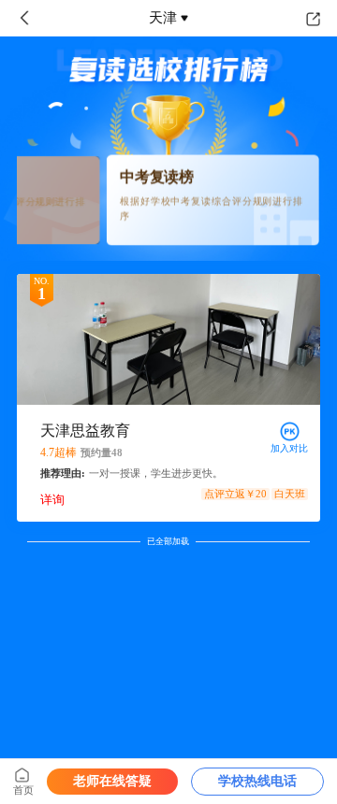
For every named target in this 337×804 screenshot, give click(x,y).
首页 (23, 790)
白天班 (289, 494)
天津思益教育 (85, 430)
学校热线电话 (257, 781)
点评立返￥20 (235, 494)
